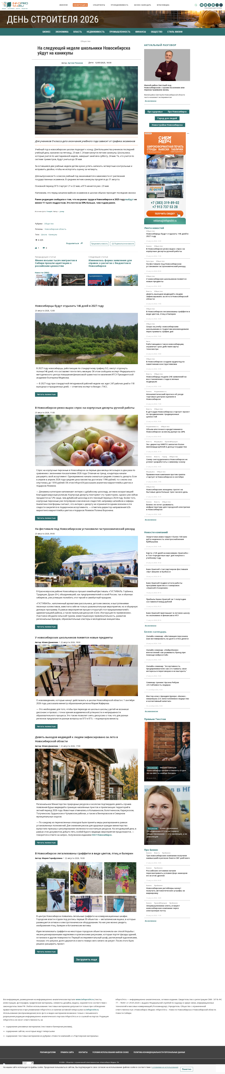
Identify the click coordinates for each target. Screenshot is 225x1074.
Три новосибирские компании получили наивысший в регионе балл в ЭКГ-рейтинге (168, 856)
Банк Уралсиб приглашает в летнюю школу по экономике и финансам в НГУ (168, 614)
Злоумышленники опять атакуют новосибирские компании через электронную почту (163, 908)
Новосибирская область (55, 229)
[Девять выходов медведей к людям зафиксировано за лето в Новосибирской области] (86, 774)
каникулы (53, 234)
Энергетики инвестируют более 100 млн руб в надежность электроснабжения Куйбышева (166, 539)
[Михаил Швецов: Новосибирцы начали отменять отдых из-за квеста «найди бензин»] (167, 751)
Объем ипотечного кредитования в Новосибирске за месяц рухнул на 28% (165, 430)
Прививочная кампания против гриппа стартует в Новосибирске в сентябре (165, 475)
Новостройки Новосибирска (167, 124)
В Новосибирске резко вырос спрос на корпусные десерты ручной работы (85, 407)
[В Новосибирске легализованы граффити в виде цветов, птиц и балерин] (86, 886)
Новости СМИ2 (42, 272)
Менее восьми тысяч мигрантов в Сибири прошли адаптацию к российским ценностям (56, 263)
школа (44, 234)
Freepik (49, 211)
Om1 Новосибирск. (102, 834)
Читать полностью (46, 394)
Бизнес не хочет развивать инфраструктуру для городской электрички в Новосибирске (168, 507)
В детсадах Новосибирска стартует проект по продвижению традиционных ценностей (168, 414)
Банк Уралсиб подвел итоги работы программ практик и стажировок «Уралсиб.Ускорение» (164, 585)
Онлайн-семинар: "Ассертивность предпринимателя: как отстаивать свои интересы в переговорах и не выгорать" (166, 668)
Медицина (158, 441)
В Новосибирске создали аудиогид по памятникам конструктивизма (165, 362)
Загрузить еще (86, 959)
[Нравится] (36, 248)
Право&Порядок (171, 441)
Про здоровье (155, 111)
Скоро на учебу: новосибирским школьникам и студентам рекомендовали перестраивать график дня (167, 329)
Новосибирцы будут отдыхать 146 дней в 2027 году (69, 306)
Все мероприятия (151, 711)
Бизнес (149, 246)
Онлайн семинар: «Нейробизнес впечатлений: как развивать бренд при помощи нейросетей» (166, 652)
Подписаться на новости (124, 244)
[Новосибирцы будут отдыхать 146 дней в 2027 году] (86, 338)
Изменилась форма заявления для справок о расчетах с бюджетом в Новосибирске (110, 263)
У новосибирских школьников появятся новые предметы (74, 637)
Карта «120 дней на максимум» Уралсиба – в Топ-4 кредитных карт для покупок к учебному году (167, 555)
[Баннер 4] (126, 280)
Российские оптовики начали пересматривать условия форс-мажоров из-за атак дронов (166, 873)
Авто (148, 341)
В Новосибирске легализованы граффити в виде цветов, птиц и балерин (84, 853)
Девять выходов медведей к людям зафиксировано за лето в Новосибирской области (167, 296)
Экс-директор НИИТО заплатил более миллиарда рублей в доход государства (166, 445)
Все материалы (150, 101)
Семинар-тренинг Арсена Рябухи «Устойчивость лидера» (162, 683)
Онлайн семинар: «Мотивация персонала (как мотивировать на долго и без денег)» (167, 637)
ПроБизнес (166, 853)
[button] (196, 5)
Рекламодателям (213, 8)
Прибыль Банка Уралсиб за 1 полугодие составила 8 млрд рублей (166, 600)
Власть (149, 291)
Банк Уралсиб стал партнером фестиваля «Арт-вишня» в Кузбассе (167, 570)
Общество (86, 41)
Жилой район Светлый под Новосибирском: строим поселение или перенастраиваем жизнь (164, 87)
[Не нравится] (44, 248)
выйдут (129, 199)
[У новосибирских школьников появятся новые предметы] (86, 670)
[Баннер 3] (100, 280)
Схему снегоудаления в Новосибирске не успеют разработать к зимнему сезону (167, 460)
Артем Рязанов (75, 63)
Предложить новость (99, 244)
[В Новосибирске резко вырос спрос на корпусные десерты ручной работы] (86, 440)
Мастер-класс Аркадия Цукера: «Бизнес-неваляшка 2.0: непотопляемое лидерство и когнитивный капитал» (167, 698)
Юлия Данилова (50, 642)
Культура (150, 261)
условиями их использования (165, 1067)
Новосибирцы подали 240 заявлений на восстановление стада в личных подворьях (166, 379)
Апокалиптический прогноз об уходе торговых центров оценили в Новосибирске (164, 396)
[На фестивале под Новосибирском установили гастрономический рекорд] (86, 561)
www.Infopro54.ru (85, 999)
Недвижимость (160, 391)
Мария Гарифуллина (52, 858)
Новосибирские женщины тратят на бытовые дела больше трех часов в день (167, 490)
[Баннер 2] (73, 280)
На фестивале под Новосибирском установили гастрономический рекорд (85, 529)
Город (164, 456)
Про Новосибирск (177, 111)
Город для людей (167, 118)
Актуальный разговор (160, 45)
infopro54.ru (92, 1009)
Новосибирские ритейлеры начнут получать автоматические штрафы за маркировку (165, 890)
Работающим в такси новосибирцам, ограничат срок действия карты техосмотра (165, 346)
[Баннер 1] (47, 280)
